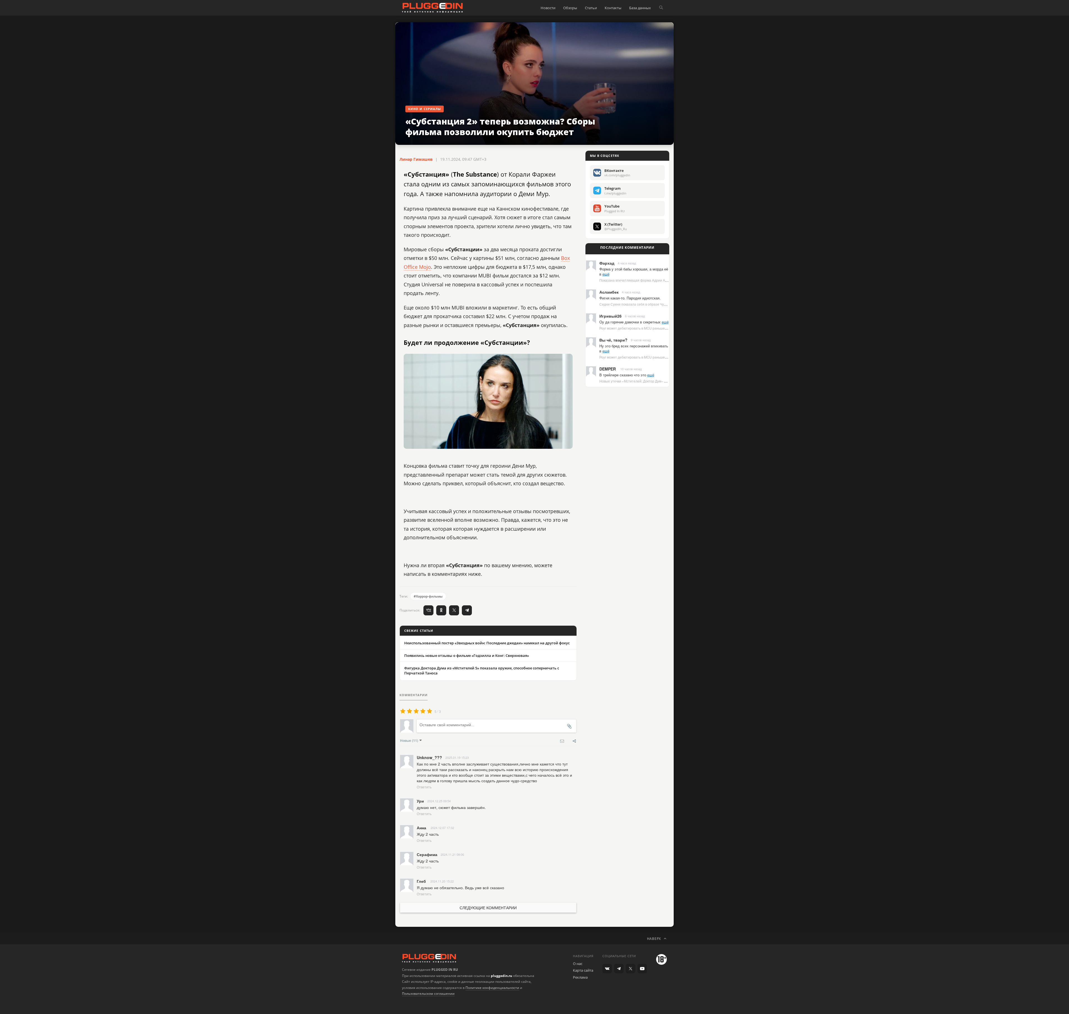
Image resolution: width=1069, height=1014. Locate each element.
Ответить (424, 786)
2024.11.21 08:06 (452, 854)
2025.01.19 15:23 (457, 757)
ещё (605, 274)
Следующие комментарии (488, 907)
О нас (577, 963)
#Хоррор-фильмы (428, 596)
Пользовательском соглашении (428, 993)
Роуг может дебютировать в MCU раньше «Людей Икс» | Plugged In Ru (655, 328)
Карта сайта (583, 970)
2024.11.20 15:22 (442, 881)
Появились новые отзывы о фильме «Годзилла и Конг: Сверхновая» (466, 655)
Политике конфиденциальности (492, 987)
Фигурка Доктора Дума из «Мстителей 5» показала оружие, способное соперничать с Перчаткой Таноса (481, 671)
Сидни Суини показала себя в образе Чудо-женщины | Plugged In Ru (653, 304)
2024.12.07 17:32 (442, 827)
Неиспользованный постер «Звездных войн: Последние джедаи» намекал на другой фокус (487, 642)
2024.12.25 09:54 (439, 801)
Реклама (580, 977)
